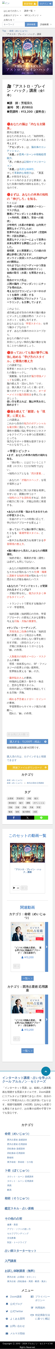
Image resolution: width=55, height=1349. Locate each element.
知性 (17, 812)
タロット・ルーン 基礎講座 (20, 1176)
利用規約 (40, 1307)
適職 (28, 803)
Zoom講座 (16, 1296)
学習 (38, 807)
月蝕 (24, 807)
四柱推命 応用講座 (16, 1153)
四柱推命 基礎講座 (16, 1148)
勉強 (10, 812)
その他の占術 (13, 1218)
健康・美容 (12, 1224)
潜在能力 (12, 803)
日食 (17, 807)
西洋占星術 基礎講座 (17, 1139)
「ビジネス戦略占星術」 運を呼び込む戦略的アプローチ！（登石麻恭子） (27, 950)
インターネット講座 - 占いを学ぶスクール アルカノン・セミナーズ (26, 1079)
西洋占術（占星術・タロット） (22, 1277)
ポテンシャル (38, 803)
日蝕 (10, 807)
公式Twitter (16, 1311)
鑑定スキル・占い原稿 (19, 1208)
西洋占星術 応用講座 (35, 783)
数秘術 (10, 1157)
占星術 (10, 798)
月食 (31, 807)
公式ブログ (16, 1303)
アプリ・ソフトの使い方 (19, 1229)
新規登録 (28, 3)
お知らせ (8, 19)
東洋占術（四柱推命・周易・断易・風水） (27, 1281)
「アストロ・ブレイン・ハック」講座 (27, 870)
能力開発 (26, 812)
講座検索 (31, 24)
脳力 (21, 803)
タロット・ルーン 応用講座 (20, 1181)
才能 (29, 798)
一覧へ (26, 978)
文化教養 (11, 1238)
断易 (9, 1190)
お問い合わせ (17, 1326)
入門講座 (10, 1261)
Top (4, 30)
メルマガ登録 (17, 1333)
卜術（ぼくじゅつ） (18, 1170)
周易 (9, 1185)
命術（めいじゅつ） (19, 30)
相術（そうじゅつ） (18, 1198)
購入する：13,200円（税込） (26, 741)
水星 (35, 812)
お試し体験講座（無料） (21, 1271)
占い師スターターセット (21, 1250)
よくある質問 (17, 1318)
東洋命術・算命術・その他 (20, 1162)
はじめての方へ (11, 11)
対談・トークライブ (16, 1242)
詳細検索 (44, 24)
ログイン (44, 3)
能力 (36, 798)
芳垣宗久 (20, 798)
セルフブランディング (18, 1233)
